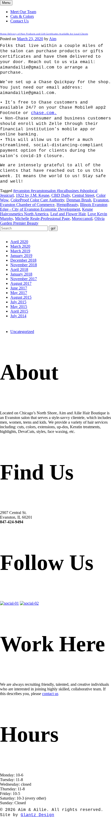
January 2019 (21, 255)
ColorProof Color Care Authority (37, 200)
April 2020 (19, 241)
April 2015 (19, 311)
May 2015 (18, 306)
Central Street (83, 195)
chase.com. (44, 113)
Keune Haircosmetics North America (46, 211)
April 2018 (19, 269)
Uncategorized (22, 331)
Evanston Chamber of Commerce (27, 204)
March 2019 (20, 251)
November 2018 (23, 265)
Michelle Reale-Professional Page (42, 218)
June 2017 (18, 288)
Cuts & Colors (22, 16)
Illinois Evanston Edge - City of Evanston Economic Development (53, 206)
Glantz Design (37, 815)
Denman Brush (78, 200)
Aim (52, 39)
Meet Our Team (23, 12)
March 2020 (20, 246)
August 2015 (20, 297)
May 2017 (18, 292)
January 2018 (21, 274)
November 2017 (23, 279)
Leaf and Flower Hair (67, 214)
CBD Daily (60, 195)
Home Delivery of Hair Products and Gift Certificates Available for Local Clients (44, 33)
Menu (6, 3)
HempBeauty (67, 204)
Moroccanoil (82, 218)
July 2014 (18, 316)
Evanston (100, 200)
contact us (50, 693)
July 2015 (18, 302)
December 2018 (23, 260)
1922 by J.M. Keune (32, 195)
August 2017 (20, 283)
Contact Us (19, 21)
